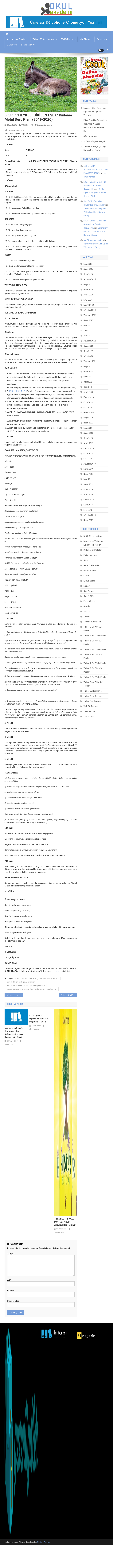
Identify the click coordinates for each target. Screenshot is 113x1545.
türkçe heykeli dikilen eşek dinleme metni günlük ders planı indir (32, 989)
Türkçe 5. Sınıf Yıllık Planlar (95, 635)
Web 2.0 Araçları (91, 706)
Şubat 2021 (88, 382)
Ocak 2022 (88, 351)
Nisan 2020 (88, 423)
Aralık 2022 (88, 336)
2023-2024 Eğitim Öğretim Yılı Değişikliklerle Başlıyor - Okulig (95, 212)
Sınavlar (87, 606)
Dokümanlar (26, 45)
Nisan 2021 (88, 372)
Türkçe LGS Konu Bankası (43, 39)
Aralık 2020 (88, 392)
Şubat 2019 (88, 484)
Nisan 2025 (88, 290)
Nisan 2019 (88, 474)
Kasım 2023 (89, 305)
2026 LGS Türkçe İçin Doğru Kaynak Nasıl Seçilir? (95, 148)
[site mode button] (101, 50)
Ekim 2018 (88, 505)
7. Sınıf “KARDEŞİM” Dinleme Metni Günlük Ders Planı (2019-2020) (69, 995)
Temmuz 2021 (90, 361)
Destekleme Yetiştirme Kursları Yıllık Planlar (93, 543)
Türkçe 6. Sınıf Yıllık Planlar (95, 649)
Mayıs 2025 (88, 284)
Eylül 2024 (88, 300)
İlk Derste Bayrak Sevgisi (94, 141)
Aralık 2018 (88, 494)
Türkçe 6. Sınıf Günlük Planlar (93, 642)
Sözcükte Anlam (91, 136)
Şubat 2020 (88, 433)
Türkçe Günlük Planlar (93, 691)
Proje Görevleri (90, 601)
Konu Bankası (89, 581)
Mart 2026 (88, 264)
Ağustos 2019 (90, 464)
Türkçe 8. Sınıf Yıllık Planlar (95, 677)
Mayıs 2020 (88, 418)
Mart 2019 (88, 479)
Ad (9, 1280)
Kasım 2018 (89, 500)
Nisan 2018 (88, 520)
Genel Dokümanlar (91, 565)
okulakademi (27, 125)
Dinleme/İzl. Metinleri (93, 550)
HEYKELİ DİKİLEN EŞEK (17, 391)
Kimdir (86, 575)
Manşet (87, 586)
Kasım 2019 (89, 448)
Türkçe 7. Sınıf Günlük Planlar (93, 656)
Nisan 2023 (88, 320)
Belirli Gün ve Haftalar (93, 536)
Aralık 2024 (88, 295)
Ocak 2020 (88, 438)
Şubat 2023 (88, 330)
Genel (86, 560)
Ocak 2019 (88, 489)
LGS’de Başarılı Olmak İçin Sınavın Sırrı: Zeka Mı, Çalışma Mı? (95, 185)
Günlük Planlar (67, 39)
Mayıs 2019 (88, 469)
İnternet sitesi (13, 1301)
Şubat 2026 (88, 269)
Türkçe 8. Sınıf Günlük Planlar (93, 670)
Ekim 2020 (88, 402)
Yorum (11, 1254)
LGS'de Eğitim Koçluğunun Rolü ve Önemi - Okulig (95, 192)
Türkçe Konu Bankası (93, 696)
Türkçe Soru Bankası (92, 701)
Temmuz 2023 (90, 315)
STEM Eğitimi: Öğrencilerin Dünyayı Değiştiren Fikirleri (38, 1019)
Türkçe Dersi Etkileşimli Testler (93, 684)
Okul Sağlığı (12, 45)
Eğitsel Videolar (90, 555)
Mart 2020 (88, 428)
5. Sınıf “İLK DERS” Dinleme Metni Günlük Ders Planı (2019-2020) (15, 995)
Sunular (87, 611)
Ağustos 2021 (90, 356)
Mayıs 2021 (88, 366)
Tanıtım (87, 617)
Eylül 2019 (88, 459)
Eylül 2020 (88, 407)
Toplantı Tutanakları (92, 622)
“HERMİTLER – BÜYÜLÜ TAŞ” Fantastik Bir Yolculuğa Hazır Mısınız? (65, 1222)
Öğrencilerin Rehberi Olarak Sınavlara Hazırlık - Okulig (96, 231)
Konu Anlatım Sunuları (16, 39)
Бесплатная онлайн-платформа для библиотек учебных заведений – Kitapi (14, 1032)
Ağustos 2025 (90, 279)
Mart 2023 (88, 325)
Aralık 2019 (88, 443)
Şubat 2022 (88, 346)
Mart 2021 (88, 377)
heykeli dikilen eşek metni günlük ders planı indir (26, 985)
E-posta (11, 1290)
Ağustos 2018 (90, 515)
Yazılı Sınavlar (90, 711)
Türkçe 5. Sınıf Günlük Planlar (93, 629)
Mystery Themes (43, 1542)
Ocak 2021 (88, 387)
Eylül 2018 (88, 510)
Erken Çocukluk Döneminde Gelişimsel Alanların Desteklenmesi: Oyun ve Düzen (95, 125)
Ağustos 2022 (90, 341)
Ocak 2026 (88, 274)
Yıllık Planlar (85, 39)
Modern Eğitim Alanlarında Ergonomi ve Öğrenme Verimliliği (95, 111)
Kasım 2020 (89, 397)
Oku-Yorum (102, 39)
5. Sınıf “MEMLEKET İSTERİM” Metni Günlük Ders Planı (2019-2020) (96, 169)
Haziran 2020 (89, 412)
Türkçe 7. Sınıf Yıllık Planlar (95, 663)
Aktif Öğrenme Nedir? (93, 240)
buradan (56, 971)
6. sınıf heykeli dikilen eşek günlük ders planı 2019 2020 (37, 978)
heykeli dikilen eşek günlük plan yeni (21, 982)
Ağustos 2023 (90, 310)
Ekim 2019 (88, 454)
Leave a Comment (44, 125)
